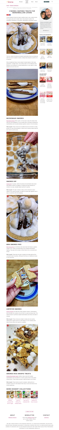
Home (7, 5)
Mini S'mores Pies (10, 246)
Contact (46, 417)
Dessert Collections (14, 5)
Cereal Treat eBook (26, 1)
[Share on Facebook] (10, 15)
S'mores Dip (8, 183)
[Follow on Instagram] (48, 1)
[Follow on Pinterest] (44, 1)
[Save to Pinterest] (7, 15)
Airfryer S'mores (9, 311)
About (36, 1)
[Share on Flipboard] (8, 15)
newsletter (31, 417)
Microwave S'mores (10, 120)
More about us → (46, 30)
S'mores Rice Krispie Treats (12, 376)
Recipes (21, 1)
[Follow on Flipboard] (46, 1)
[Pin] (8, 24)
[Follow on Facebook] (47, 1)
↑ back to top (29, 411)
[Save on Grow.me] (11, 15)
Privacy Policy (12, 417)
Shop (32, 1)
